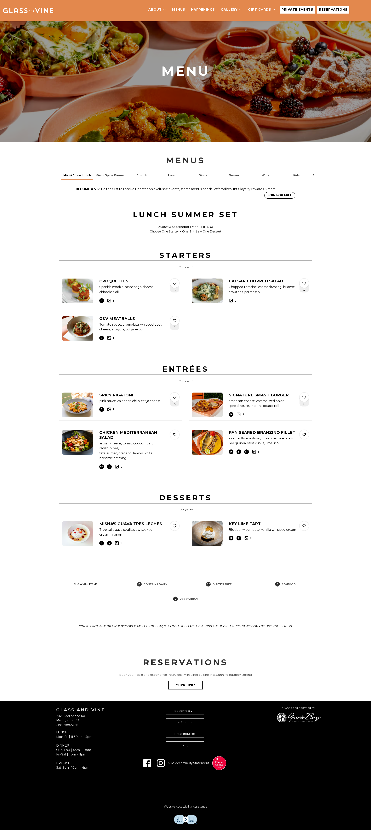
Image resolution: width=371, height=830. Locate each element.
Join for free (280, 195)
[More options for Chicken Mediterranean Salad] (174, 434)
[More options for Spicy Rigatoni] (174, 397)
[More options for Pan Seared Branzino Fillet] (304, 434)
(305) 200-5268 (67, 725)
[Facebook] (147, 763)
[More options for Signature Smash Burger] (304, 397)
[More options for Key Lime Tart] (304, 526)
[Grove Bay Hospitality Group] (299, 717)
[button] (157, 10)
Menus (178, 9)
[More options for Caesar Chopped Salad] (304, 283)
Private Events (297, 9)
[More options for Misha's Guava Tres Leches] (174, 526)
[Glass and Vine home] (28, 10)
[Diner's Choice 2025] (219, 763)
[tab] (77, 175)
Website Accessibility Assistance (185, 806)
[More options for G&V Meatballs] (174, 320)
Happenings (203, 9)
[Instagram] (161, 763)
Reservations (333, 9)
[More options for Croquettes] (174, 283)
